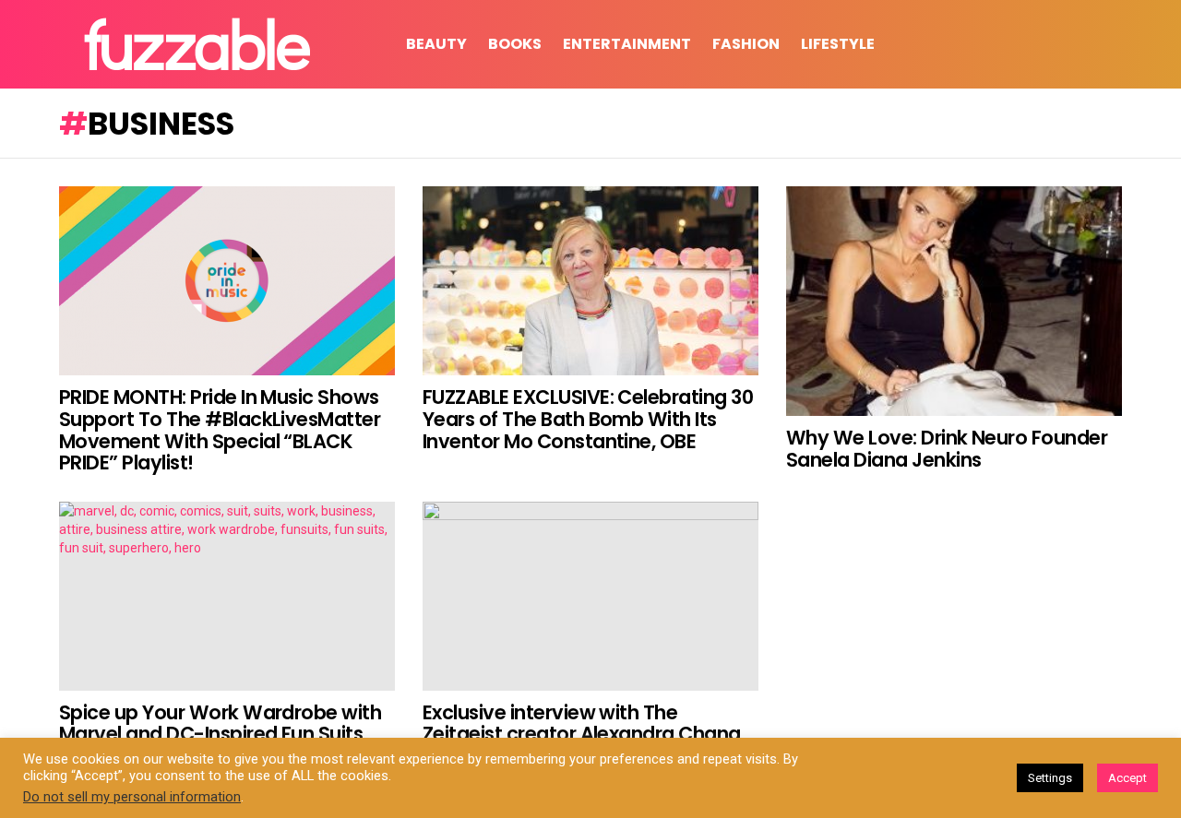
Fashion (746, 43)
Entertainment (627, 43)
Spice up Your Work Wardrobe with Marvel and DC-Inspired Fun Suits (220, 723)
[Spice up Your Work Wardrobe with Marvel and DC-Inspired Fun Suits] (227, 596)
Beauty (436, 43)
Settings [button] (1050, 778)
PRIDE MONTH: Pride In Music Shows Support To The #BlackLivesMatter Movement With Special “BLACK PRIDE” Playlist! (219, 430)
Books (515, 43)
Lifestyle (838, 43)
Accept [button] (1127, 778)
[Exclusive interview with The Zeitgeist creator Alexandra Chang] (590, 596)
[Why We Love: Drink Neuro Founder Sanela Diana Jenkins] (954, 301)
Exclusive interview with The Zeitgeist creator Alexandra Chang (582, 723)
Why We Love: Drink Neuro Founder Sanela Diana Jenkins (946, 448)
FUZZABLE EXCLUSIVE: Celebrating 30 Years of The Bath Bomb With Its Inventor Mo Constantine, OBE (588, 419)
